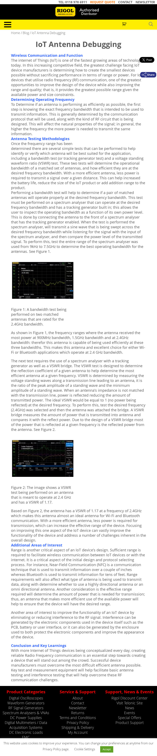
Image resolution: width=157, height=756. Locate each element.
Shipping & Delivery (78, 727)
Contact (77, 702)
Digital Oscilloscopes (26, 698)
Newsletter (78, 707)
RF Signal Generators (25, 707)
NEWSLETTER (145, 2)
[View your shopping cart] (124, 23)
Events (129, 712)
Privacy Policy (78, 722)
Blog (26, 33)
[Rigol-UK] (78, 11)
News (129, 707)
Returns (77, 712)
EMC (26, 737)
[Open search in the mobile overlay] (151, 24)
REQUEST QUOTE (102, 2)
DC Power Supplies (26, 717)
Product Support (130, 722)
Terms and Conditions (77, 717)
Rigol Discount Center (129, 698)
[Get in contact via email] (148, 75)
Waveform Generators (25, 702)
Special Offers (129, 717)
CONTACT (125, 2)
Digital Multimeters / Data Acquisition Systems (26, 725)
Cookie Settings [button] (84, 749)
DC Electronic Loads (26, 732)
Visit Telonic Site (130, 702)
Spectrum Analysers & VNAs (26, 712)
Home (15, 33)
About (78, 698)
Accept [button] (107, 749)
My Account (78, 732)
